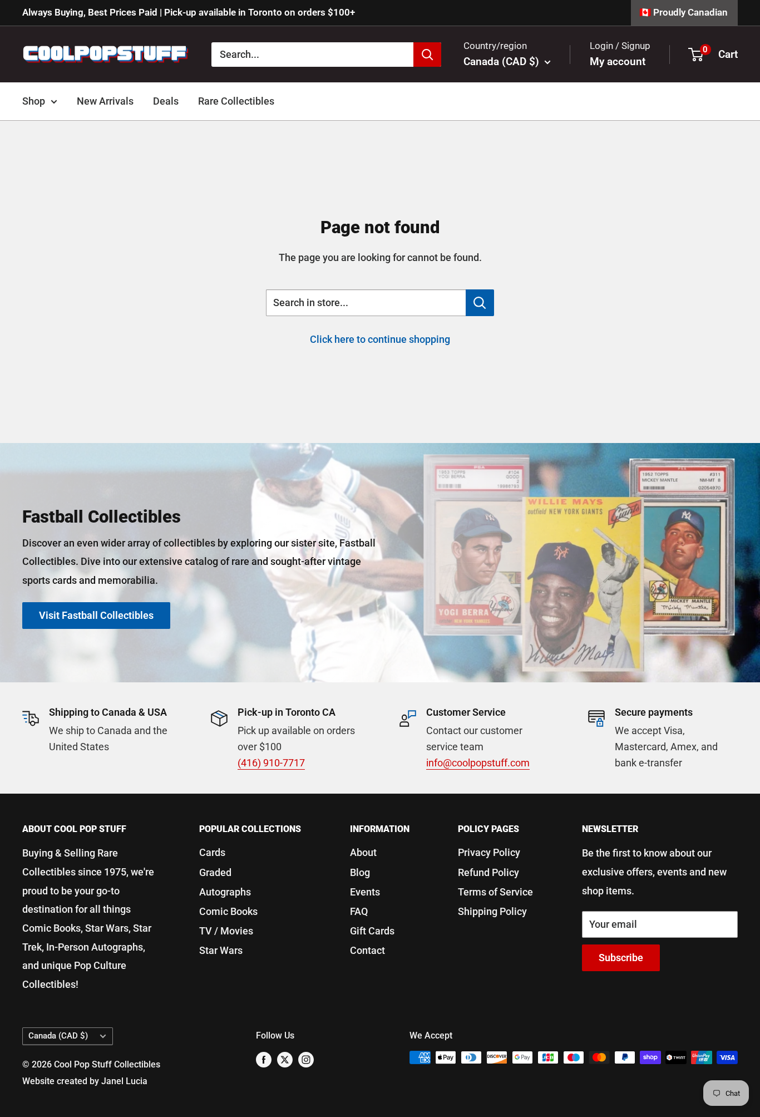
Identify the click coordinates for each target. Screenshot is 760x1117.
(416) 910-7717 (271, 763)
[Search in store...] (480, 302)
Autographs (225, 892)
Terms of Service (495, 892)
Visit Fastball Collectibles (96, 615)
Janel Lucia (124, 1081)
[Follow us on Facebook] (264, 1059)
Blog (360, 872)
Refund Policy (488, 872)
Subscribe (621, 957)
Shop (33, 101)
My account (617, 61)
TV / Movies (226, 931)
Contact (367, 950)
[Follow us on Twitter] (285, 1059)
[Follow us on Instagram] (306, 1059)
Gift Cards (372, 931)
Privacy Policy (489, 852)
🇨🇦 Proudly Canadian (683, 12)
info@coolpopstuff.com (478, 763)
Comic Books (228, 911)
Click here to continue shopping (380, 339)
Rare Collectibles (236, 101)
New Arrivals (105, 101)
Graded (215, 872)
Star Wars (221, 950)
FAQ (359, 911)
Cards (212, 852)
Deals (166, 101)
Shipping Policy (492, 911)
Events (365, 892)
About (363, 852)
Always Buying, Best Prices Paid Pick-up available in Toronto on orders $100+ (188, 12)
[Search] (427, 54)
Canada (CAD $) (58, 1036)
